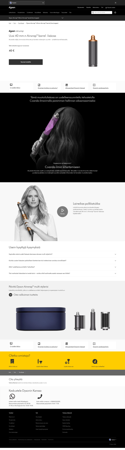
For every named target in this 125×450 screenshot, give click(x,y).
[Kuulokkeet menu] (42, 12)
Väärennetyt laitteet (40, 426)
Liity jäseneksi (80, 7)
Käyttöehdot (44, 439)
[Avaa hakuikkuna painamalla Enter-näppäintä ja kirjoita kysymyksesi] (101, 12)
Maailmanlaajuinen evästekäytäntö (25, 439)
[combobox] (27, 2)
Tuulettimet (30, 12)
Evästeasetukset (37, 439)
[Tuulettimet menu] (33, 12)
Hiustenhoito (21, 12)
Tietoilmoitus (50, 439)
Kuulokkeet (38, 12)
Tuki (102, 7)
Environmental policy (67, 429)
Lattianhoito (12, 12)
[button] (62, 211)
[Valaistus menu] (49, 12)
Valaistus (45, 12)
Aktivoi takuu (96, 7)
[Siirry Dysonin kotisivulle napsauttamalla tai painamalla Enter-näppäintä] (12, 7)
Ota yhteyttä (39, 417)
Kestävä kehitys (66, 423)
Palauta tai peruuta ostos (42, 423)
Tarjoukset (64, 12)
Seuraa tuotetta (26, 62)
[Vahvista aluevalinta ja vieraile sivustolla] (115, 2)
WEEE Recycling (66, 426)
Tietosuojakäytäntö (13, 439)
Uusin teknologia (54, 12)
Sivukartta (64, 432)
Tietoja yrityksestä (66, 417)
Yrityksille (88, 7)
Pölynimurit (11, 417)
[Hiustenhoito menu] (25, 12)
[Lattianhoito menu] (16, 12)
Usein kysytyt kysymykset (42, 429)
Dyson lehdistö (66, 420)
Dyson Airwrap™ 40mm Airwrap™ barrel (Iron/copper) (24, 18)
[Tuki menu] (72, 12)
